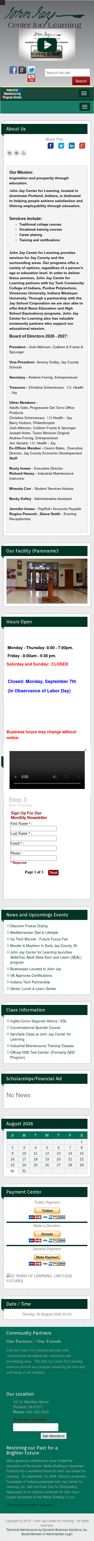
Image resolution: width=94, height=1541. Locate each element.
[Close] (86, 750)
